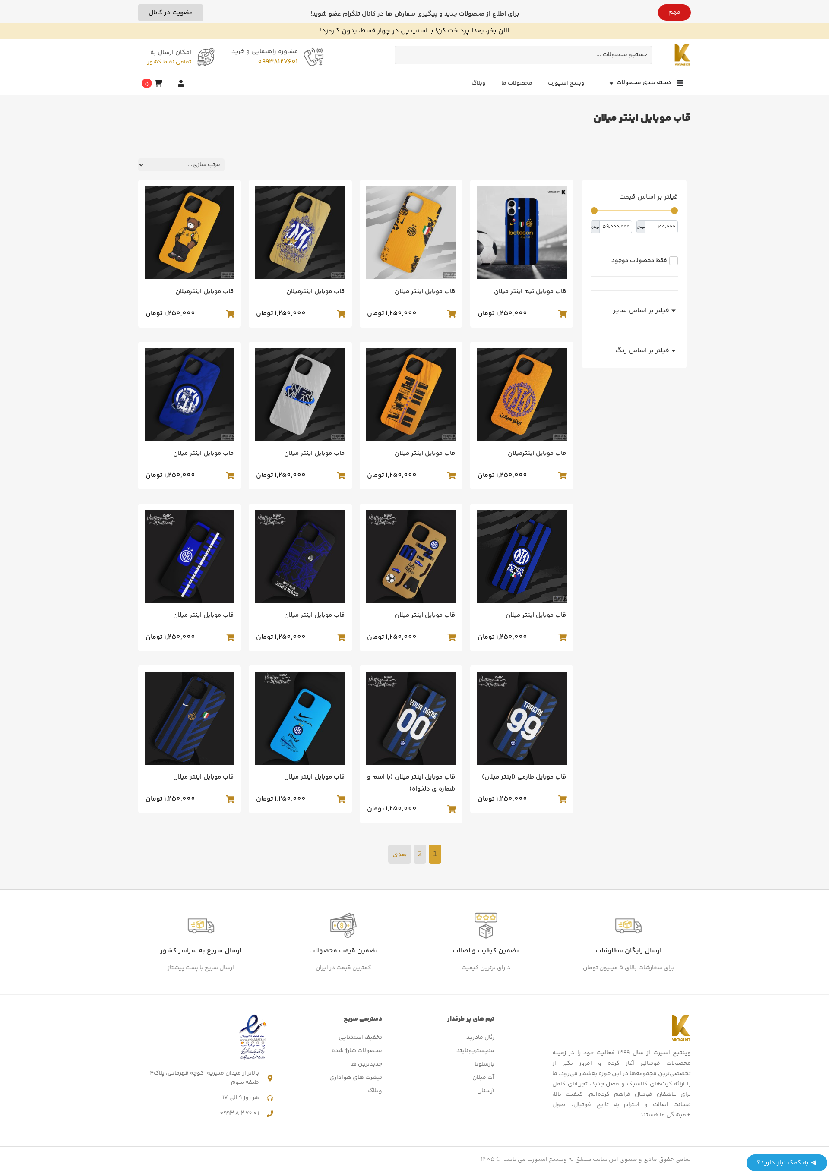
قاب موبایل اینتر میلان (425, 291)
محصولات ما (516, 83)
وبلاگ (478, 83)
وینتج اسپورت (566, 83)
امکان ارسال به (170, 52)
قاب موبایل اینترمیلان (315, 291)
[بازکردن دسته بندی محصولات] (611, 83)
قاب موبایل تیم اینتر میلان (530, 291)
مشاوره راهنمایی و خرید (264, 52)
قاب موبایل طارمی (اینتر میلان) (524, 777)
